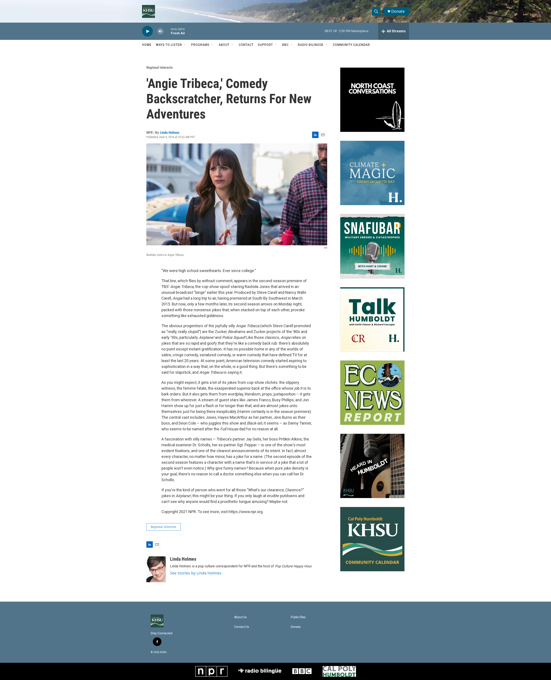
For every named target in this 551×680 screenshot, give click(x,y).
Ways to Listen (169, 45)
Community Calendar (351, 45)
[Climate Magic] (372, 173)
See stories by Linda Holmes (195, 573)
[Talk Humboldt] (372, 319)
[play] (147, 31)
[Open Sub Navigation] (185, 45)
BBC (285, 45)
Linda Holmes (170, 132)
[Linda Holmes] (156, 569)
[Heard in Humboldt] (372, 466)
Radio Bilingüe (310, 45)
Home (147, 45)
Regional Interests (159, 67)
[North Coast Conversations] (372, 100)
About (224, 45)
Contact (246, 45)
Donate (398, 11)
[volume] (160, 31)
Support (265, 45)
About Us (240, 617)
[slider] (167, 31)
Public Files (298, 617)
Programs (200, 45)
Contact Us (241, 627)
